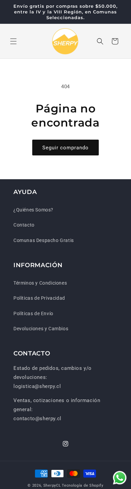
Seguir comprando (65, 148)
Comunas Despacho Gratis (43, 240)
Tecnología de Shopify (82, 485)
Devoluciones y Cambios (40, 328)
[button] (13, 41)
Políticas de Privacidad (39, 298)
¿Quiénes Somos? (33, 209)
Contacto (24, 225)
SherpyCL (52, 485)
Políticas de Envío (33, 313)
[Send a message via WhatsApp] (120, 478)
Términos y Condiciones (40, 283)
